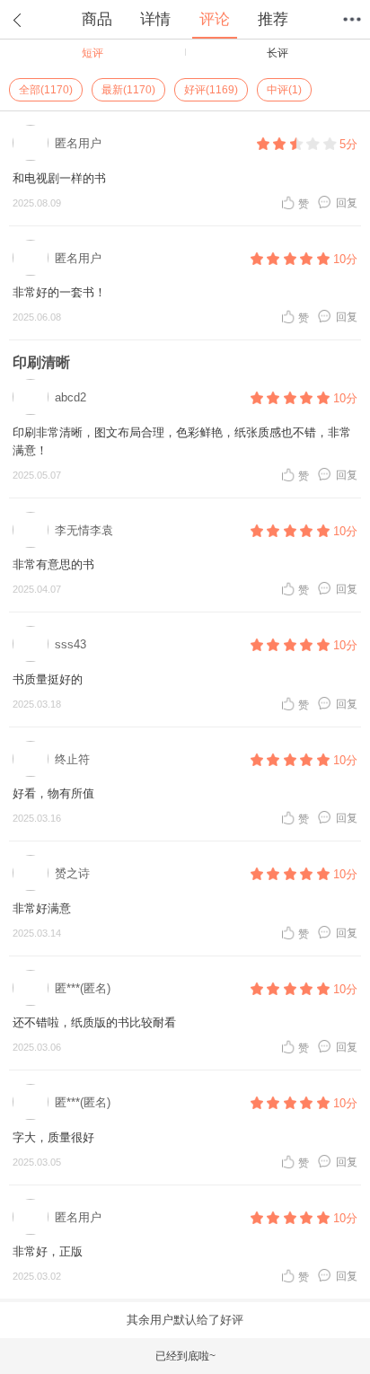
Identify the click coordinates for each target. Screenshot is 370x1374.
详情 (155, 19)
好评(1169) (211, 90)
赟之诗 (72, 873)
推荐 (273, 19)
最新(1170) (128, 90)
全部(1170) (46, 90)
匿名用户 (78, 143)
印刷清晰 (41, 362)
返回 (18, 20)
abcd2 (70, 397)
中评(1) (284, 90)
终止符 (72, 759)
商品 (97, 19)
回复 (346, 202)
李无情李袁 (84, 530)
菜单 (352, 20)
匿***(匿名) (82, 988)
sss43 (70, 644)
